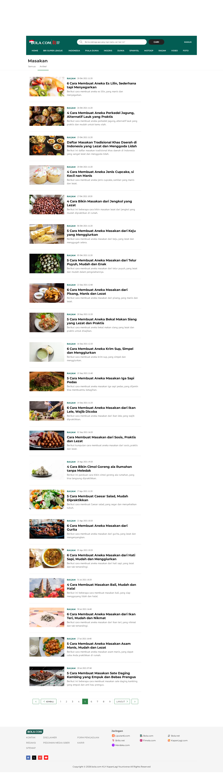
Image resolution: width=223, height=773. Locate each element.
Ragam (162, 50)
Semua (32, 66)
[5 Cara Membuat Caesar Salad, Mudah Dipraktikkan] (46, 499)
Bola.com (148, 735)
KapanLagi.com (179, 740)
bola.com (97, 766)
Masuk (188, 42)
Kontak (31, 737)
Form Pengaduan (88, 737)
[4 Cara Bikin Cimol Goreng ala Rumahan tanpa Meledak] (46, 469)
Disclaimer (50, 737)
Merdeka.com (122, 745)
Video (174, 50)
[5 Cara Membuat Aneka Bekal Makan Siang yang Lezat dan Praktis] (46, 322)
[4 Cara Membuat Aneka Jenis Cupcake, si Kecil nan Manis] (46, 174)
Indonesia (74, 50)
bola (44, 42)
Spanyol (134, 50)
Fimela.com (149, 740)
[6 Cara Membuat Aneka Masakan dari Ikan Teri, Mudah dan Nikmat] (46, 617)
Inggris (108, 50)
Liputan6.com (122, 735)
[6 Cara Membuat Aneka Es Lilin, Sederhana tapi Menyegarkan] (46, 86)
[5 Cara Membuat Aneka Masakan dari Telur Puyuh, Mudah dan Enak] (46, 263)
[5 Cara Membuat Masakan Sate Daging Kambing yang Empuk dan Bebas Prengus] (46, 676)
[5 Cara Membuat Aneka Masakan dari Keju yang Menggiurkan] (46, 233)
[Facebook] (28, 758)
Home (35, 50)
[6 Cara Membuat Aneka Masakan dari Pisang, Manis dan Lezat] (46, 292)
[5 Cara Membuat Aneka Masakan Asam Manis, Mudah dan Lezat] (46, 646)
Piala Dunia (92, 50)
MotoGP (148, 50)
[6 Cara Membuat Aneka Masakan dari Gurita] (46, 528)
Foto (186, 50)
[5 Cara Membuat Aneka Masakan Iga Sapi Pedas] (46, 381)
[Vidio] (40, 758)
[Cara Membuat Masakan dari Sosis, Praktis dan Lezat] (46, 440)
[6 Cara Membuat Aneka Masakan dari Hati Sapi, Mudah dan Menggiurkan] (46, 558)
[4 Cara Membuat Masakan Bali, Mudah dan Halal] (46, 587)
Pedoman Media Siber (56, 742)
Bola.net (175, 735)
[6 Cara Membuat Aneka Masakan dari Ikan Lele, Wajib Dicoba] (46, 410)
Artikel (43, 66)
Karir (80, 742)
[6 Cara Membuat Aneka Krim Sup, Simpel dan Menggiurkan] (46, 351)
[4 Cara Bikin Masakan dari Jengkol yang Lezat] (46, 204)
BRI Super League (53, 50)
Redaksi (31, 742)
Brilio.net (120, 740)
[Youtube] (46, 757)
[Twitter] (34, 758)
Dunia (120, 50)
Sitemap (31, 748)
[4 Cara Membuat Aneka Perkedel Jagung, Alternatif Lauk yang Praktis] (46, 115)
